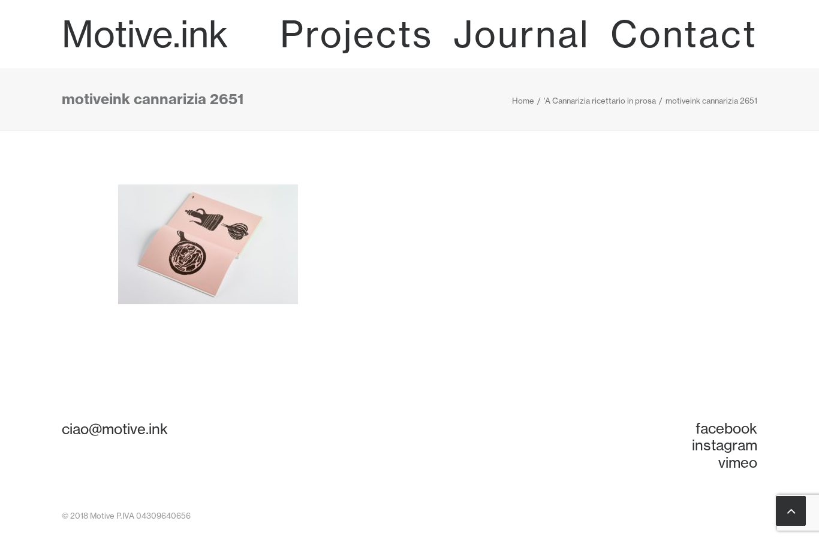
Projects (356, 34)
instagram (724, 445)
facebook (726, 428)
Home (523, 100)
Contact (683, 34)
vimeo (737, 462)
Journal (521, 34)
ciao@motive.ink (115, 429)
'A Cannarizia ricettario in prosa (600, 100)
